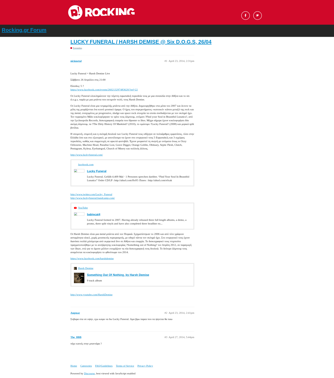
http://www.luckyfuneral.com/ (86, 154)
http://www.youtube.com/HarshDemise (91, 294)
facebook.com (86, 164)
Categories (86, 365)
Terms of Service (125, 365)
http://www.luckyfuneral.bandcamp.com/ (92, 198)
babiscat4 (93, 214)
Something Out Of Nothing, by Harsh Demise (118, 275)
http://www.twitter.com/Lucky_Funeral (91, 194)
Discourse (89, 373)
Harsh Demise (85, 268)
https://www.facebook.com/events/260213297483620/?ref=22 (104, 89)
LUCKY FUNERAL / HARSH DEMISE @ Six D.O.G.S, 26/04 (141, 42)
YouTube (83, 207)
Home (73, 365)
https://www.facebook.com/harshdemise (92, 258)
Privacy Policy (145, 365)
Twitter (257, 15)
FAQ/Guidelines (104, 365)
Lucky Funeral (96, 171)
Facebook (245, 15)
